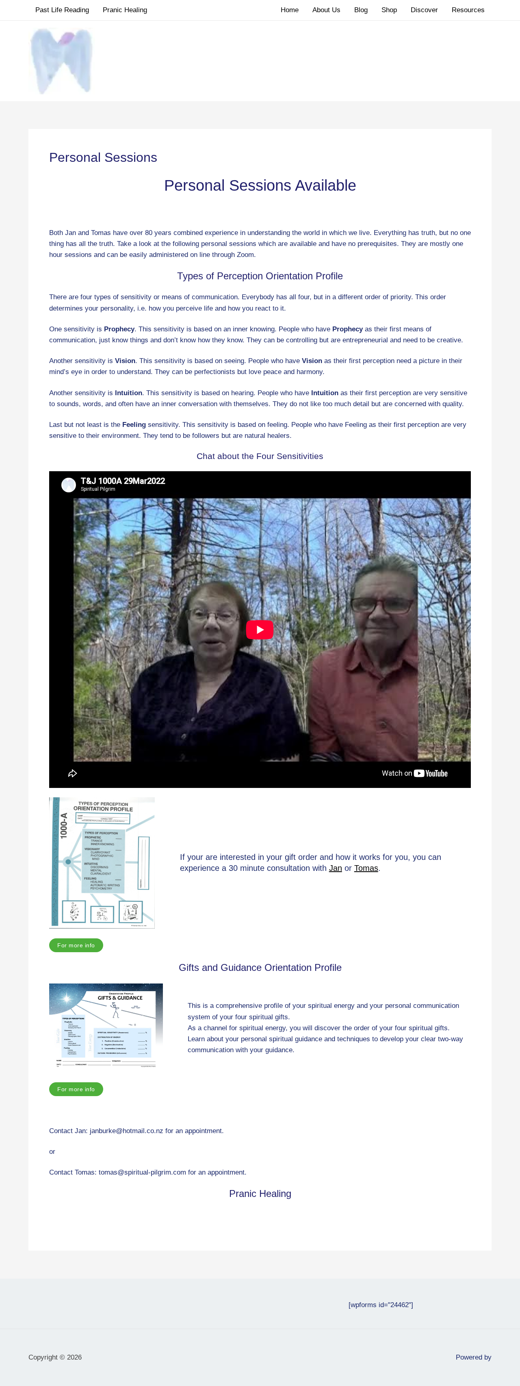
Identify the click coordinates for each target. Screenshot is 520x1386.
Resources (468, 10)
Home (290, 10)
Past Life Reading (62, 10)
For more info (76, 945)
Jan (335, 868)
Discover (424, 10)
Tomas (366, 868)
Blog (361, 10)
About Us (326, 10)
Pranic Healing (125, 10)
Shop (389, 10)
